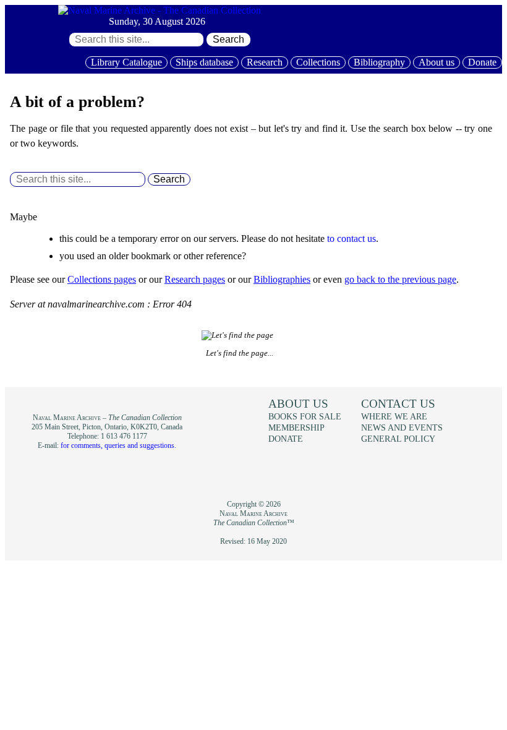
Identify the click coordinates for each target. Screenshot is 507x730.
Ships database (204, 62)
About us (436, 62)
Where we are (394, 416)
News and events (402, 427)
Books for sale (304, 416)
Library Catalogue (126, 62)
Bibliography (379, 62)
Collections (318, 62)
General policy (398, 439)
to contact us (351, 238)
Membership (296, 427)
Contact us (398, 403)
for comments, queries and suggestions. (118, 445)
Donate (482, 62)
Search (228, 39)
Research (265, 62)
